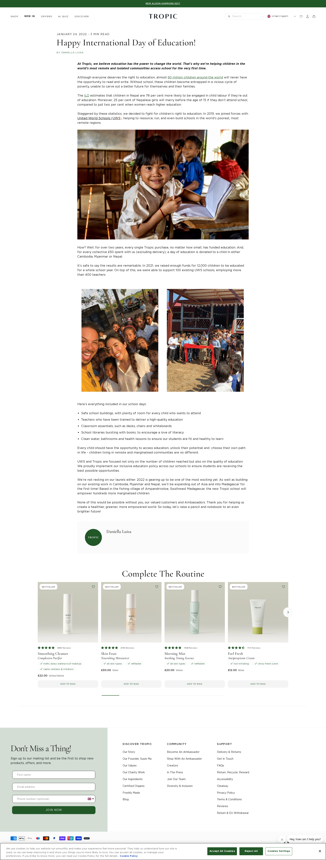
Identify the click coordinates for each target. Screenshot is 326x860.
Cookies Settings (279, 851)
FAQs (220, 765)
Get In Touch (225, 758)
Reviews (222, 806)
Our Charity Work (134, 772)
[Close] (320, 851)
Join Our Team (176, 779)
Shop (14, 16)
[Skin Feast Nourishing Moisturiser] (131, 612)
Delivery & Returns (229, 751)
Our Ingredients (133, 779)
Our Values (130, 765)
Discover (82, 16)
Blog (126, 799)
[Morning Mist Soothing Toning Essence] (195, 612)
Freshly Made (131, 792)
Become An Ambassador (183, 751)
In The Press (175, 772)
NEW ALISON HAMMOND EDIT (163, 4)
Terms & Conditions (229, 799)
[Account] (307, 16)
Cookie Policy (129, 856)
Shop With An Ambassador (184, 758)
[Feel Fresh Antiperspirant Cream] (258, 612)
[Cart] (314, 16)
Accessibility (225, 779)
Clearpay (222, 785)
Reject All (251, 851)
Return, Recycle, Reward (233, 772)
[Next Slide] (288, 612)
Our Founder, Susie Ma (137, 758)
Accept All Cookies (222, 851)
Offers (46, 16)
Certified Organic (134, 785)
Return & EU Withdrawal (232, 812)
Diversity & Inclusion (180, 785)
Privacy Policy (226, 792)
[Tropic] (163, 16)
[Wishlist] (301, 16)
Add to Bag (67, 683)
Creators (172, 765)
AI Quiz (63, 16)
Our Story (129, 751)
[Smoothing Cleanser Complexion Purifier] (68, 612)
